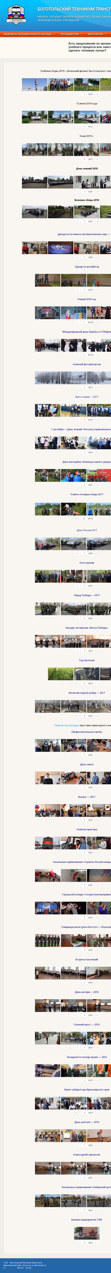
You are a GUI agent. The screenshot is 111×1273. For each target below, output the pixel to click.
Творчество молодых (66, 725)
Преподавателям (70, 34)
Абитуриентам (95, 34)
